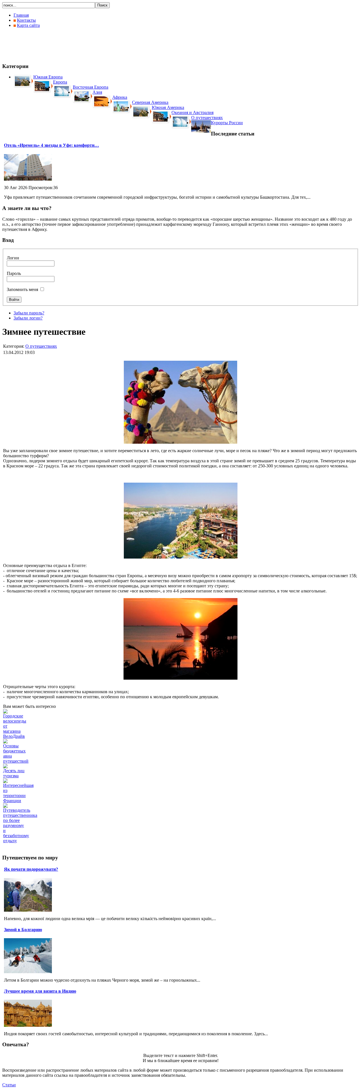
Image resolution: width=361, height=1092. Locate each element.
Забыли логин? (28, 318)
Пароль (14, 273)
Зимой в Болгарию (23, 929)
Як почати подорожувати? (31, 869)
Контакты (26, 20)
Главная (21, 15)
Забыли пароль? (29, 312)
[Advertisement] (105, 45)
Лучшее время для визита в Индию (40, 991)
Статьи (9, 1084)
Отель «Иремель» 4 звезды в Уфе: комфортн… (51, 145)
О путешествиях (41, 346)
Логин (13, 257)
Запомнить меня (22, 289)
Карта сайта (28, 25)
